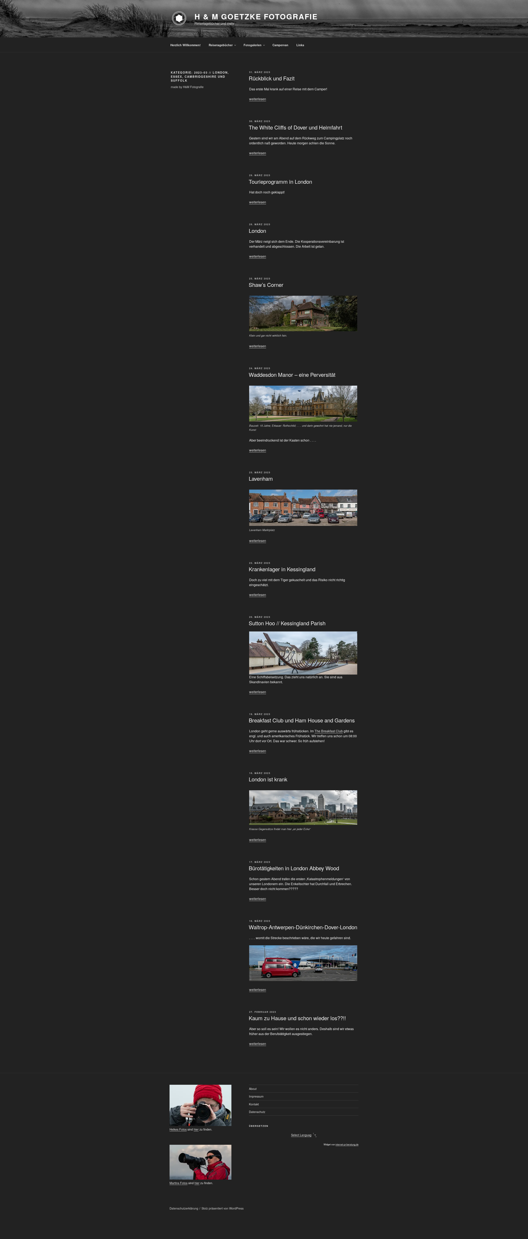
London (257, 230)
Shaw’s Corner (266, 284)
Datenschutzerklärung (184, 1208)
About (253, 1089)
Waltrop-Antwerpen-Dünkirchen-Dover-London (303, 927)
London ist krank (268, 779)
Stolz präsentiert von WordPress (223, 1208)
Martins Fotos (178, 1183)
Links (300, 45)
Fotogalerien (253, 45)
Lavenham (261, 478)
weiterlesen (257, 99)
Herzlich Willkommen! (185, 45)
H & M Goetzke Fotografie (256, 16)
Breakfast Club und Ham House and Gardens (302, 720)
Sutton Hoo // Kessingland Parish (287, 623)
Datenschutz (257, 1112)
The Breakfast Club (329, 731)
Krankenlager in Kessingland (282, 569)
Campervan (280, 45)
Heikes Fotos (178, 1129)
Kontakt (254, 1104)
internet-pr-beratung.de (347, 1144)
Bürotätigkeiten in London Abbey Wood (294, 868)
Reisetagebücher (221, 45)
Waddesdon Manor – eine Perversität (292, 374)
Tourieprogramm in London (280, 181)
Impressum (256, 1096)
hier (196, 1129)
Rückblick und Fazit (272, 78)
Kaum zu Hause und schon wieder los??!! (297, 1018)
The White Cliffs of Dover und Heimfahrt (295, 127)
